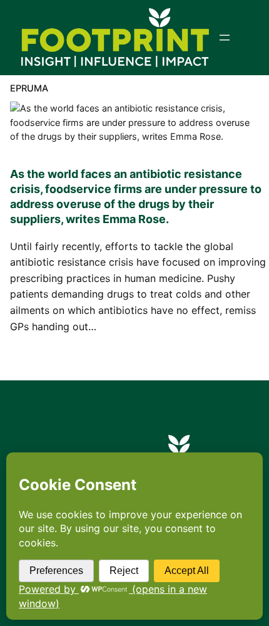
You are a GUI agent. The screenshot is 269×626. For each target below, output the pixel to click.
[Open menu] (224, 37)
